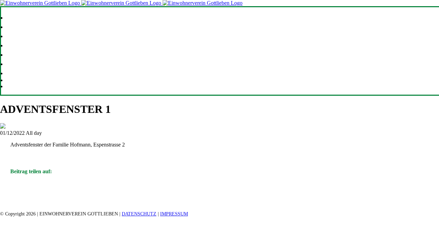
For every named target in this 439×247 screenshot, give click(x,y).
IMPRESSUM (174, 213)
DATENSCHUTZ (139, 213)
